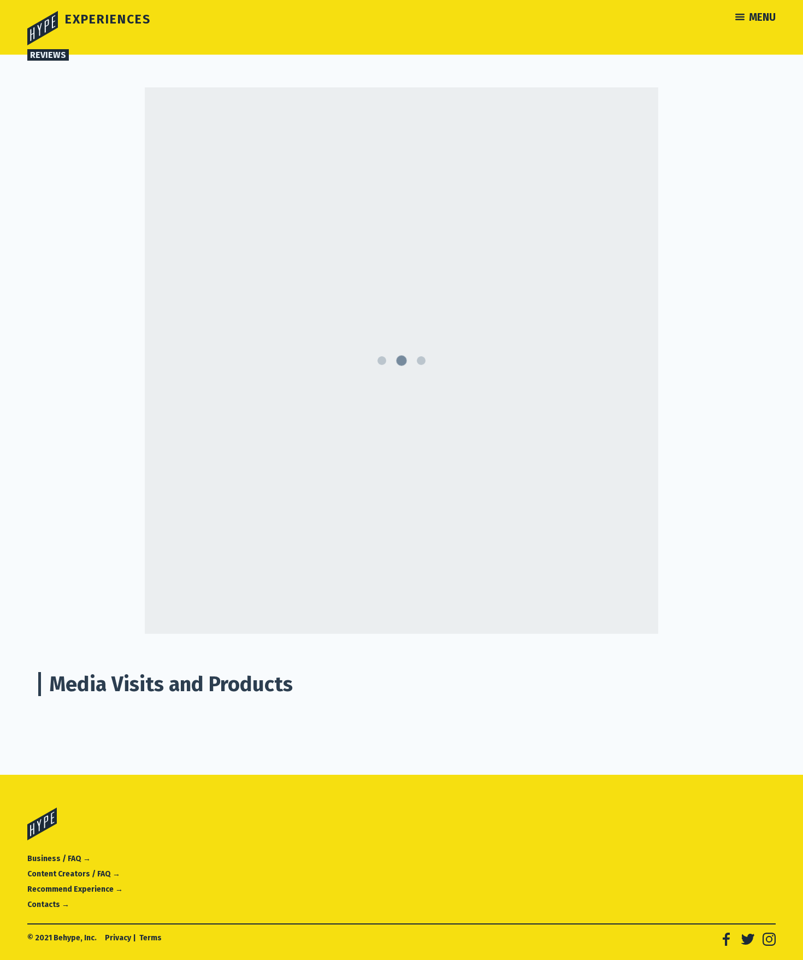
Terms (150, 938)
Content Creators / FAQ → (73, 874)
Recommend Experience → (75, 889)
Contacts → (48, 904)
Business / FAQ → (59, 858)
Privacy (118, 938)
